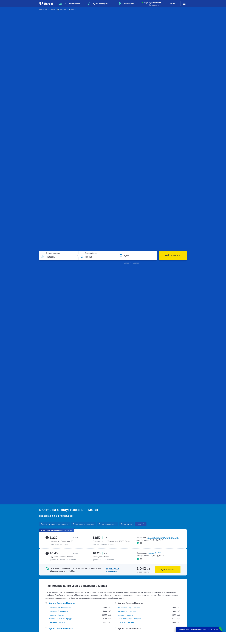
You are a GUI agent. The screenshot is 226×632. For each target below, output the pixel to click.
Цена (139, 524)
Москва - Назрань (125, 615)
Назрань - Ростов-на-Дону (60, 607)
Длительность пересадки (83, 524)
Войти (172, 4)
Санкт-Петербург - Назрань (129, 618)
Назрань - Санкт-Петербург (60, 618)
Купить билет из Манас (61, 628)
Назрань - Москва (56, 615)
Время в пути (126, 524)
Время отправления (107, 524)
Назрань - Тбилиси (57, 622)
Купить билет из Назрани (62, 603)
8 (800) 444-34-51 (152, 2)
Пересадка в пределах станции (54, 524)
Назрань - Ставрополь (58, 611)
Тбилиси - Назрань (126, 622)
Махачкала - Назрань (127, 611)
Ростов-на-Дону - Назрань (129, 607)
